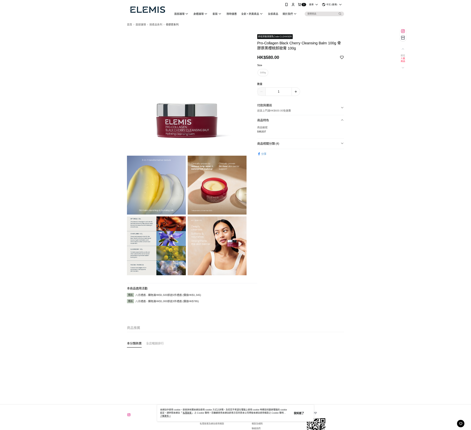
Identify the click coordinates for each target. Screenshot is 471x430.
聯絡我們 (256, 428)
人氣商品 (403, 60)
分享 (263, 153)
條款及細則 (257, 423)
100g (263, 72)
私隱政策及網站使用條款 (212, 423)
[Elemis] (147, 10)
